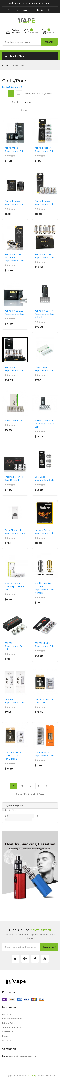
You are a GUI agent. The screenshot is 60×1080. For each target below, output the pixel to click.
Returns (6, 1036)
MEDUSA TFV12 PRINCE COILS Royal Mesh (13, 755)
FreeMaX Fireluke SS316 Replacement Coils (45, 423)
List (19, 93)
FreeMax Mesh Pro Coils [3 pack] (15, 478)
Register (16, 30)
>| (47, 785)
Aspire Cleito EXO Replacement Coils (15, 312)
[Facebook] (35, 959)
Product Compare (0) (12, 87)
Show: (24, 110)
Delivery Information (12, 1018)
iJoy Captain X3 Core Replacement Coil (15, 586)
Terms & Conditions (11, 1027)
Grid (11, 93)
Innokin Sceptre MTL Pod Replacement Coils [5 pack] (45, 588)
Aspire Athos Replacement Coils (15, 149)
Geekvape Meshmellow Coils (44, 478)
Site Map (6, 1040)
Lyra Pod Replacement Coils (15, 701)
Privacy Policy (9, 1023)
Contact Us (7, 1031)
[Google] (25, 959)
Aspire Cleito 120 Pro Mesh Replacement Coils (15, 257)
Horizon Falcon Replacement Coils (45, 532)
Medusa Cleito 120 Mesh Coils (44, 701)
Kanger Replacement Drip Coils (14, 646)
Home (5, 65)
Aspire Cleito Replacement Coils (15, 369)
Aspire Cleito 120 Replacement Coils (45, 256)
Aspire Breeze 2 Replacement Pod (14, 203)
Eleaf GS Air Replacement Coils (45, 369)
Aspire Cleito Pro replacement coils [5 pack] (45, 313)
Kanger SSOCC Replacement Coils (45, 644)
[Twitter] (15, 959)
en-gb (40, 10)
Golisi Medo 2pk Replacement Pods (15, 532)
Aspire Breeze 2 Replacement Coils (45, 149)
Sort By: (16, 102)
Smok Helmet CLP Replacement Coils (45, 754)
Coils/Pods (18, 65)
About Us (6, 1014)
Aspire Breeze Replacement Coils (45, 203)
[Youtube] (45, 959)
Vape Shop (32, 1075)
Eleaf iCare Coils (13, 420)
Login (17, 33)
